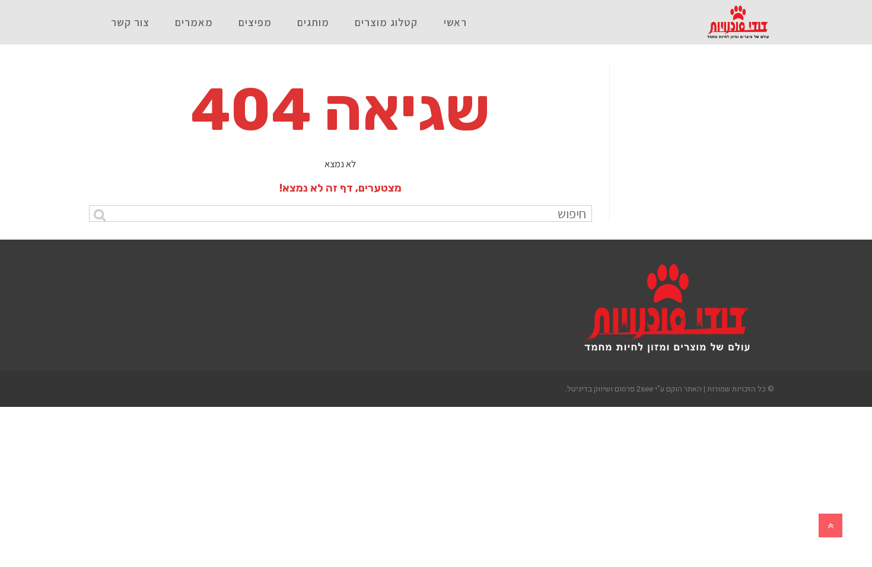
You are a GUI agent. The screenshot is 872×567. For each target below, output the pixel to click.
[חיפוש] (99, 214)
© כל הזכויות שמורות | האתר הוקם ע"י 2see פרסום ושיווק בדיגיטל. (669, 388)
